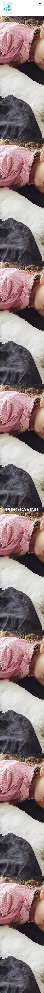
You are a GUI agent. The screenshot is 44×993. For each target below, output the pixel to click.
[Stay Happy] (7, 13)
